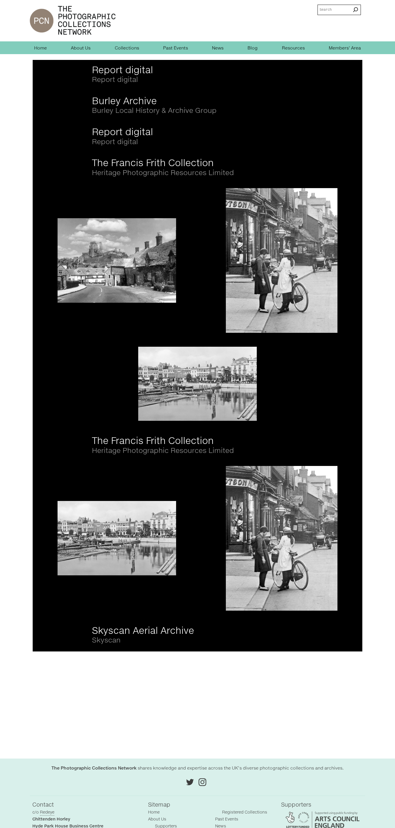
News (218, 47)
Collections (127, 47)
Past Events (175, 47)
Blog (253, 47)
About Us (81, 47)
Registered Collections (244, 812)
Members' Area (345, 47)
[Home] (73, 21)
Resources (293, 47)
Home (40, 47)
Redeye (47, 812)
